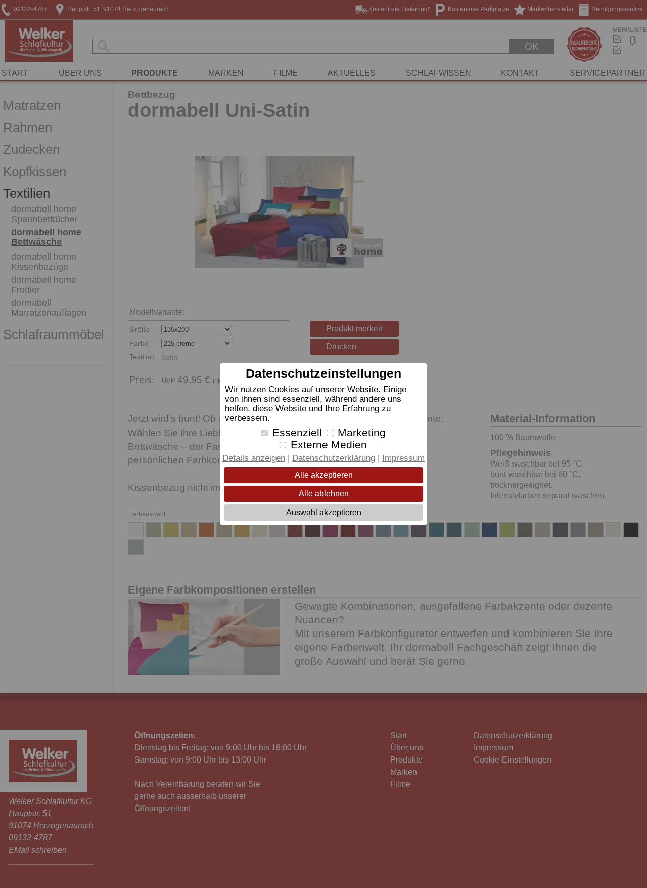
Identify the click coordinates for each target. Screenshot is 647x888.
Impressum (403, 458)
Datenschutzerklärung (333, 458)
